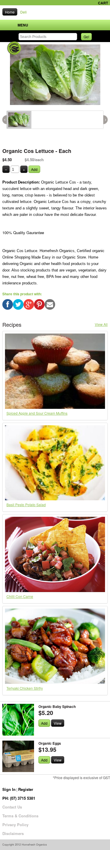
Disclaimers (13, 833)
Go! (86, 36)
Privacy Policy (15, 824)
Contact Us (12, 807)
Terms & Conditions (20, 816)
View (58, 723)
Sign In (9, 789)
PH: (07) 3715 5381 (18, 798)
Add (34, 169)
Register (25, 789)
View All (101, 324)
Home (10, 11)
